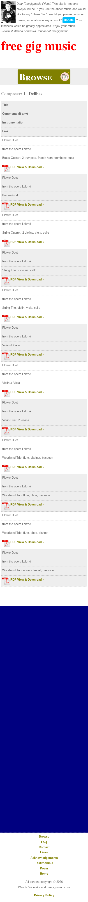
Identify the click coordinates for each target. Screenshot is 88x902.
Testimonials (44, 863)
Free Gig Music (38, 45)
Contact (44, 847)
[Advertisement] (44, 647)
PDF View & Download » (27, 167)
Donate (69, 20)
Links (44, 852)
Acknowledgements (44, 857)
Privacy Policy (44, 895)
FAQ (44, 842)
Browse (44, 836)
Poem (44, 868)
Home (44, 873)
